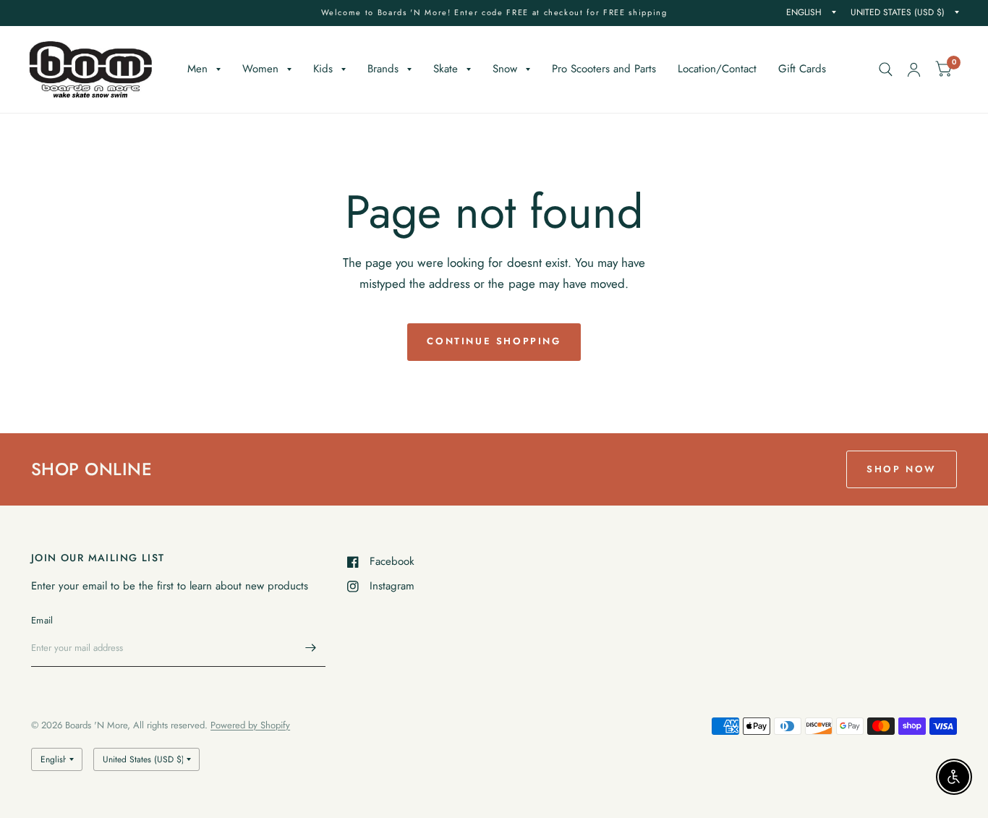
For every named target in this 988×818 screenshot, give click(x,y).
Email (42, 620)
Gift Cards (802, 69)
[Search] (886, 69)
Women (260, 69)
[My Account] (914, 69)
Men (197, 69)
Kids (323, 69)
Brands (383, 69)
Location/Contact (717, 69)
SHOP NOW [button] (901, 469)
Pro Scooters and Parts (604, 69)
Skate (445, 69)
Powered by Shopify (250, 725)
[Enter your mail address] (311, 648)
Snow (505, 69)
